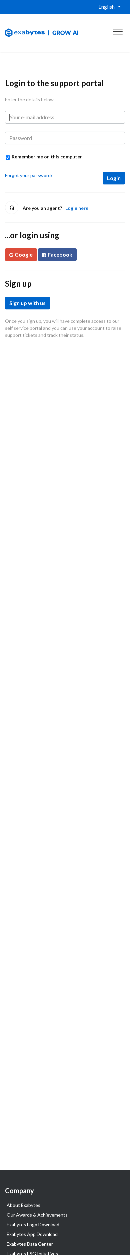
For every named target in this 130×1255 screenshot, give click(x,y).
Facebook (60, 254)
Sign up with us (27, 303)
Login (114, 178)
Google (24, 254)
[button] (117, 30)
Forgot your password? (29, 175)
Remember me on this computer (47, 156)
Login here (76, 208)
